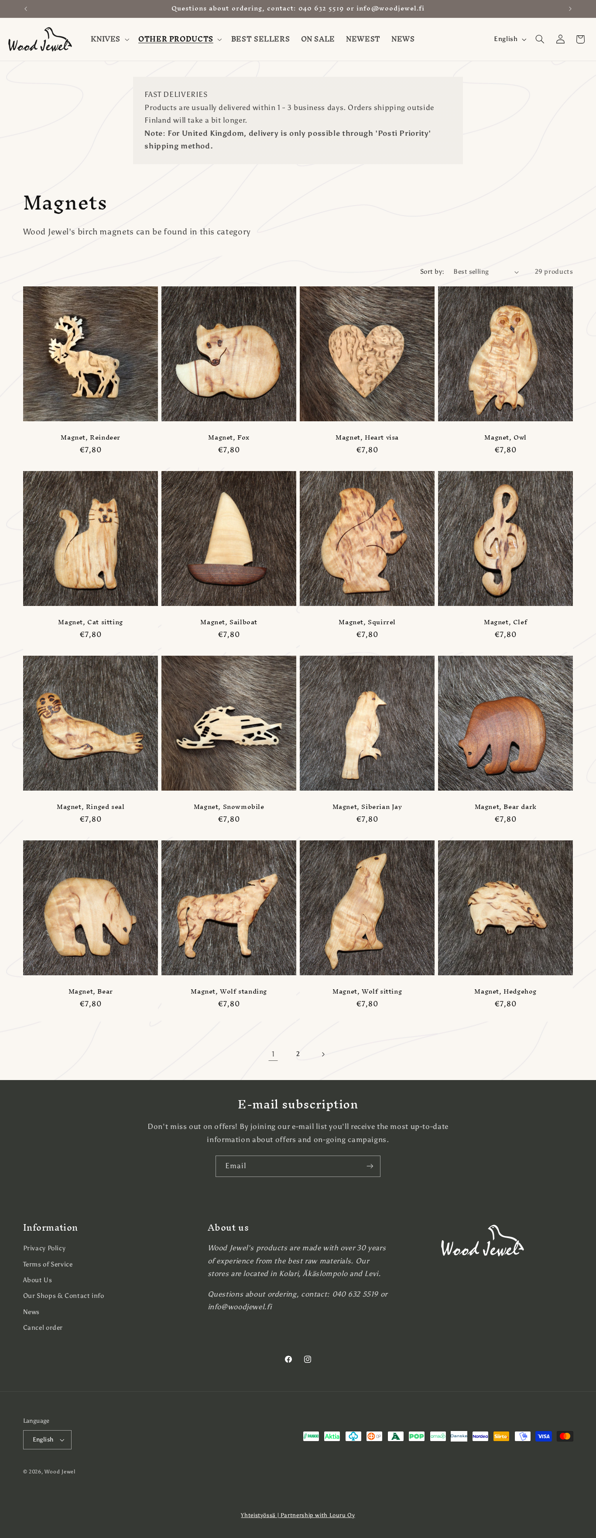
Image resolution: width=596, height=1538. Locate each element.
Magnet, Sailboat (228, 622)
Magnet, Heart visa (367, 437)
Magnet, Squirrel (367, 622)
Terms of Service (48, 1264)
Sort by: (432, 271)
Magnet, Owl (506, 437)
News (31, 1312)
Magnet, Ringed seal (90, 806)
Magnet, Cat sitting (90, 622)
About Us (37, 1280)
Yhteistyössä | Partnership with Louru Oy (298, 1515)
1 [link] (273, 1053)
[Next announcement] (570, 8)
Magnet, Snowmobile (228, 806)
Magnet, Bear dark (506, 806)
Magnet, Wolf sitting (367, 991)
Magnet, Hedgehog (506, 991)
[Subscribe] (370, 1166)
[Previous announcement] (25, 8)
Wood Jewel (60, 1472)
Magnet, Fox (229, 437)
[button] (109, 39)
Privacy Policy (44, 1248)
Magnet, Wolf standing (229, 991)
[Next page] (323, 1054)
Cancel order (43, 1328)
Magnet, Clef (505, 622)
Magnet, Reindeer (90, 437)
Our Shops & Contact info (63, 1296)
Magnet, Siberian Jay (367, 806)
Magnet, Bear (90, 991)
